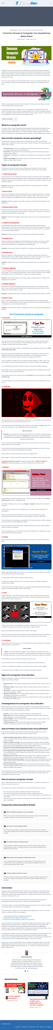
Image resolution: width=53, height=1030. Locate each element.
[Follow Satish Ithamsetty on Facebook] (25, 971)
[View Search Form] (3, 3)
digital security (21, 425)
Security (15, 30)
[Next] (46, 997)
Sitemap (49, 1027)
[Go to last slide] (7, 997)
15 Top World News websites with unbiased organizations (18, 916)
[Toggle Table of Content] (14, 119)
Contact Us (18, 1027)
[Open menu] (50, 3)
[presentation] (15, 987)
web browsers (7, 745)
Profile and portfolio (32, 968)
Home (11, 30)
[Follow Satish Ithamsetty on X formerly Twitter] (28, 971)
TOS (37, 1027)
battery (24, 293)
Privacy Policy (31, 1027)
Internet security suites (30, 905)
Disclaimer (24, 1027)
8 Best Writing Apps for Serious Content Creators (16, 917)
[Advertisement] (26, 16)
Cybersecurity (5, 942)
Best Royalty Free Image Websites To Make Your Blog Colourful (19, 919)
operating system (7, 906)
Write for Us (43, 1027)
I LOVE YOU (24, 348)
